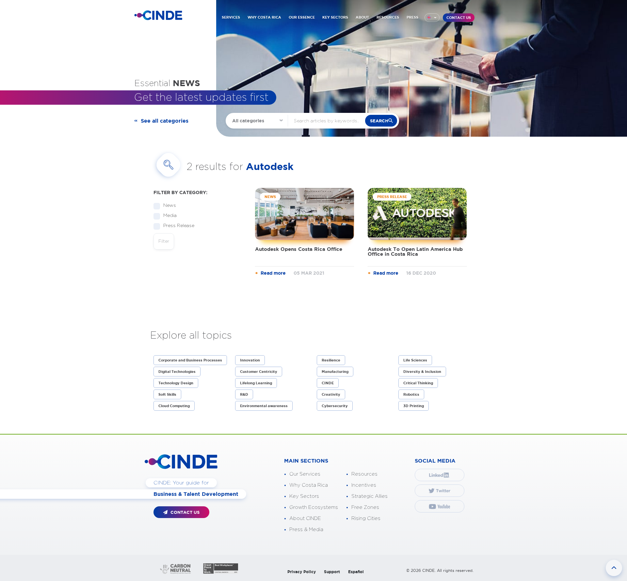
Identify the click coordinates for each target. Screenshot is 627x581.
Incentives (363, 485)
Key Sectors (304, 496)
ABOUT (362, 17)
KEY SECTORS (335, 17)
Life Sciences (415, 360)
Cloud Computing (174, 406)
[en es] (432, 17)
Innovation (250, 360)
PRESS (412, 17)
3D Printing (413, 406)
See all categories (164, 121)
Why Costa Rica (308, 485)
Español (356, 572)
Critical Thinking (418, 383)
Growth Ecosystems (313, 507)
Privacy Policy (301, 572)
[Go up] (614, 568)
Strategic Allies (369, 496)
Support (332, 572)
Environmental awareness (264, 406)
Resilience (331, 360)
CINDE (328, 383)
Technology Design (175, 383)
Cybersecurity (335, 406)
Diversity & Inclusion (422, 372)
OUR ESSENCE (302, 17)
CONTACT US (458, 18)
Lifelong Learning (256, 383)
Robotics (411, 394)
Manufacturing (335, 372)
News (169, 205)
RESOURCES (388, 17)
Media (170, 215)
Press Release (178, 225)
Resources (364, 474)
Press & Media (306, 529)
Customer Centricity (258, 372)
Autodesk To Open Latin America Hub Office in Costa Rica (415, 251)
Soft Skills (167, 394)
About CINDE (305, 518)
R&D (244, 394)
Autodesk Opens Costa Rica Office (298, 249)
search (379, 120)
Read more (273, 273)
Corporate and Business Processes (190, 360)
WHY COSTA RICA (264, 17)
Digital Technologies (177, 372)
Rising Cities (365, 518)
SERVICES (231, 17)
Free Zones (365, 507)
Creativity (331, 394)
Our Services (304, 474)
